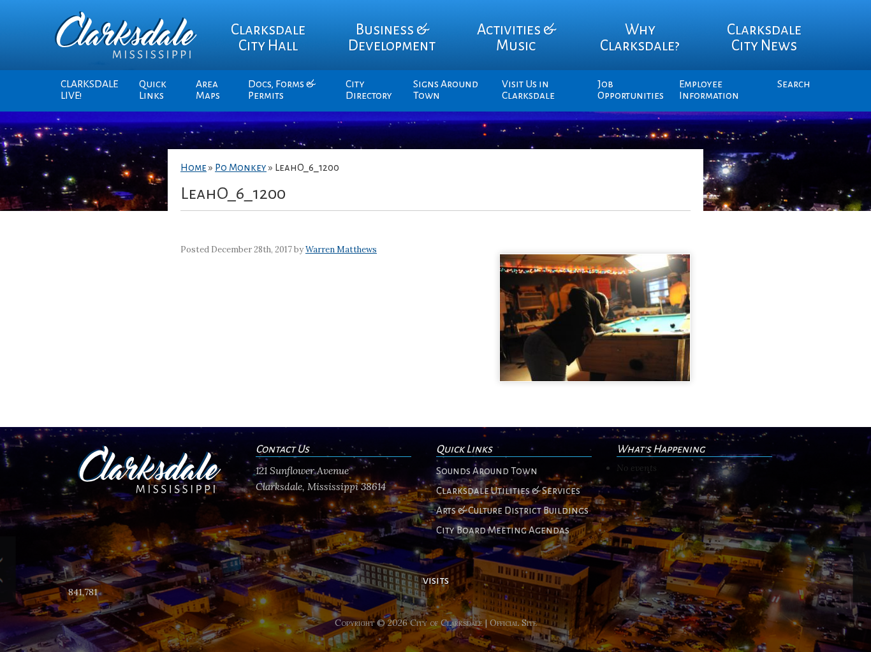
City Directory (369, 89)
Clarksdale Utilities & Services (508, 491)
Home (193, 168)
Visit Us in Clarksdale (528, 89)
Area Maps (208, 89)
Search (793, 84)
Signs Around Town (445, 89)
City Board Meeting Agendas (502, 530)
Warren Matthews (341, 249)
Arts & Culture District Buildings (512, 510)
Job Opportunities (630, 89)
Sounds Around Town (487, 471)
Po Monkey (241, 168)
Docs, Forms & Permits (281, 89)
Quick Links (152, 89)
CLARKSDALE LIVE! (89, 89)
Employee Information (709, 89)
